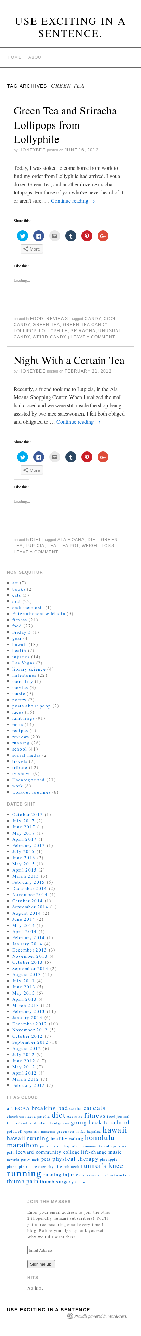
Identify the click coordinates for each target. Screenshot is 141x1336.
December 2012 (29, 1024)
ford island (17, 1123)
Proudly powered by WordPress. (100, 1316)
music (19, 693)
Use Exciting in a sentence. (70, 27)
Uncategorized (28, 780)
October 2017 (27, 814)
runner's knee (102, 1165)
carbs (75, 1108)
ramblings (23, 718)
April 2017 (24, 839)
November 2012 (30, 1030)
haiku (81, 1131)
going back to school (100, 1122)
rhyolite (55, 1166)
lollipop (25, 330)
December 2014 (29, 888)
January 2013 (27, 1017)
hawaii (19, 644)
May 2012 (23, 1067)
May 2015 (23, 864)
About (36, 57)
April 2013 (24, 999)
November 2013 (30, 956)
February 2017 (28, 845)
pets (46, 1159)
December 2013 (29, 950)
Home (15, 57)
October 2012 (27, 1036)
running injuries (62, 1174)
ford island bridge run (48, 1123)
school (19, 749)
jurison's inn (51, 1146)
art (15, 583)
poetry (19, 700)
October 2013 (27, 962)
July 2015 (23, 851)
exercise (75, 1116)
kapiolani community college (90, 1146)
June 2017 (24, 827)
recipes (20, 730)
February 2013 (28, 1011)
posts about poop (31, 706)
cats (16, 595)
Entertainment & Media (38, 613)
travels (20, 761)
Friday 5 (21, 632)
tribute (20, 767)
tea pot (69, 545)
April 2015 (24, 870)
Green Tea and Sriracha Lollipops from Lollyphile (65, 124)
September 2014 (30, 907)
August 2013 (26, 974)
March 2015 (25, 876)
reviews (57, 318)
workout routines (31, 792)
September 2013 (30, 968)
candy (93, 318)
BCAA (22, 1108)
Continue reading (73, 200)
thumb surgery (57, 1181)
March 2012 (25, 1079)
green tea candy (85, 324)
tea (52, 545)
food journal (118, 1116)
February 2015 (28, 882)
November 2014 (30, 894)
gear (17, 638)
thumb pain (23, 1181)
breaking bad (49, 1108)
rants (18, 724)
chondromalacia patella (28, 1116)
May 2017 (23, 833)
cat (88, 1108)
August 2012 (26, 1048)
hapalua (94, 1131)
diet (35, 539)
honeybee (32, 150)
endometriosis (28, 607)
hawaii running (28, 1138)
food (36, 318)
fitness (19, 620)
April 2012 (24, 1073)
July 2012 (23, 1054)
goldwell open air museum (31, 1131)
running (21, 743)
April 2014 (24, 931)
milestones (24, 675)
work (17, 786)
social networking (114, 1175)
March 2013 (25, 1005)
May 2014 (23, 925)
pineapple (109, 1159)
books (19, 589)
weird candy (49, 337)
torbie (80, 1181)
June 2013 (24, 987)
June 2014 (24, 919)
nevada (13, 1159)
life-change (94, 1152)
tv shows (22, 773)
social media (26, 755)
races (18, 712)
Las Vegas (23, 663)
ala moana (71, 539)
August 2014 (26, 913)
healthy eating (67, 1138)
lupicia (35, 545)
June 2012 (24, 1060)
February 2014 (28, 937)
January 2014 (27, 944)
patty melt (30, 1159)
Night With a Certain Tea (69, 359)
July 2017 (23, 821)
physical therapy (75, 1158)
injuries (21, 656)
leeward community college (48, 1152)
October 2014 (27, 901)
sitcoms (89, 1175)
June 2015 (24, 857)
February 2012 (28, 1085)
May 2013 (23, 993)
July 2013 (23, 980)
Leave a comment (92, 337)
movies (20, 687)
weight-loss (98, 545)
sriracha (82, 330)
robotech (72, 1166)
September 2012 (30, 1042)
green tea (46, 324)
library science (29, 669)
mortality (23, 681)
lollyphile (53, 330)
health (19, 650)
